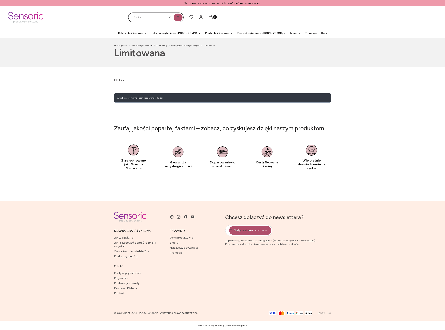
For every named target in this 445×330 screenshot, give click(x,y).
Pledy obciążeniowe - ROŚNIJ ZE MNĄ (149, 45)
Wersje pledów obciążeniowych (185, 45)
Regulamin (121, 278)
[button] (178, 17)
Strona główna (120, 45)
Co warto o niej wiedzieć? (130, 251)
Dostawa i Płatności (126, 288)
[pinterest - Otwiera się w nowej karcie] (172, 217)
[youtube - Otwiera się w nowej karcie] (193, 217)
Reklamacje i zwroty (126, 283)
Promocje (176, 252)
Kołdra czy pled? (124, 256)
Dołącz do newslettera (250, 230)
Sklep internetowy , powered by (221, 325)
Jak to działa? (122, 237)
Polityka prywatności (127, 273)
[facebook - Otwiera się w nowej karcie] (186, 217)
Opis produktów (180, 237)
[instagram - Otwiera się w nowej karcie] (179, 217)
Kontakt (119, 293)
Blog (173, 242)
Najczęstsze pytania (183, 247)
